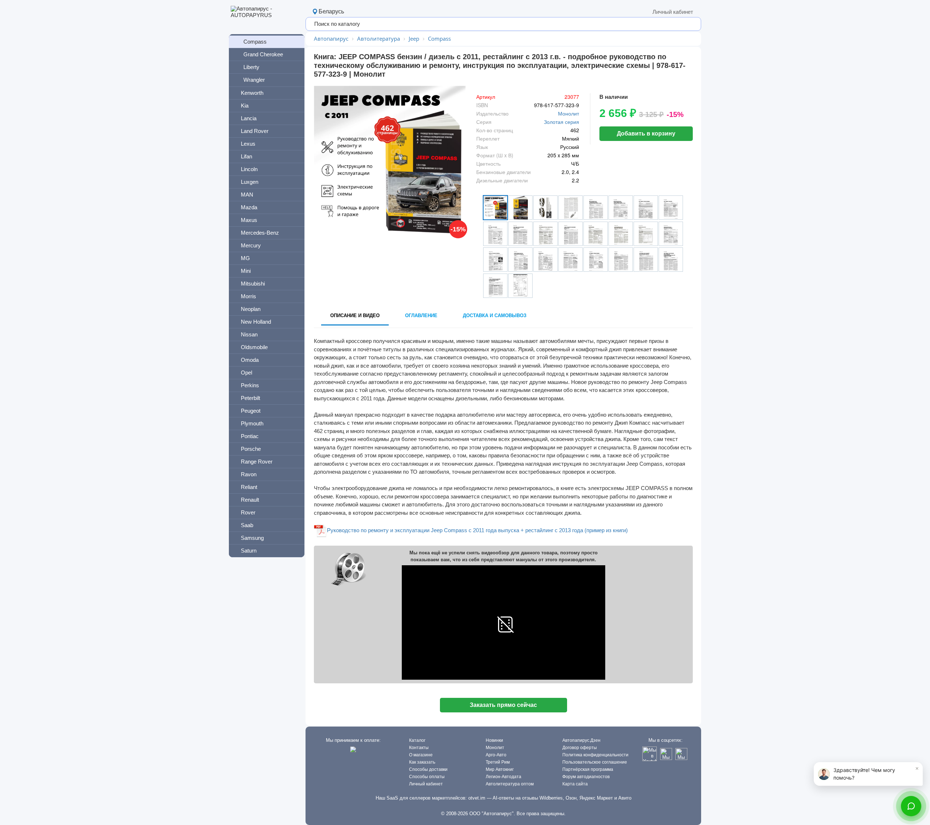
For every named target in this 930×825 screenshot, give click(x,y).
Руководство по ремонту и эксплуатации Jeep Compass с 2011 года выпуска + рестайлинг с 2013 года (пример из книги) (477, 530)
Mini (246, 271)
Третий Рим (498, 762)
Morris (248, 296)
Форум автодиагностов (586, 776)
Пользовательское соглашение (594, 762)
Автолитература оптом (510, 783)
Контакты (419, 747)
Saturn (248, 550)
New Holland (256, 322)
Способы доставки (428, 769)
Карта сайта (575, 783)
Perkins (250, 385)
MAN (247, 194)
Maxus (249, 220)
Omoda (250, 360)
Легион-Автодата (503, 776)
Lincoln (249, 169)
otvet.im (476, 798)
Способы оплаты (427, 776)
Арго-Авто (496, 754)
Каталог (417, 740)
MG (245, 258)
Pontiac (250, 436)
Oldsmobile (254, 347)
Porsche (251, 449)
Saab (247, 525)
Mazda (249, 207)
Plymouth (252, 423)
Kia (244, 105)
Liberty (251, 67)
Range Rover (256, 461)
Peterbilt (250, 398)
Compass (255, 42)
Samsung (252, 538)
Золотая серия (561, 121)
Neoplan (250, 309)
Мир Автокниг (500, 769)
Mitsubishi (253, 283)
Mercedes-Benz (260, 233)
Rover (248, 512)
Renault (250, 500)
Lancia (248, 118)
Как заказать (422, 762)
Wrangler (254, 80)
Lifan (246, 156)
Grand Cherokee (263, 54)
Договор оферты (579, 747)
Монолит (568, 113)
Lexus (248, 144)
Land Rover (254, 131)
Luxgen (249, 182)
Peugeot (250, 411)
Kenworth (252, 93)
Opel (246, 372)
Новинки (494, 740)
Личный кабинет (672, 12)
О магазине (421, 754)
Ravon (248, 474)
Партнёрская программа (587, 769)
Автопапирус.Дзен (581, 740)
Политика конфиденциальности (595, 754)
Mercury (251, 245)
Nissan (249, 334)
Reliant (249, 487)
